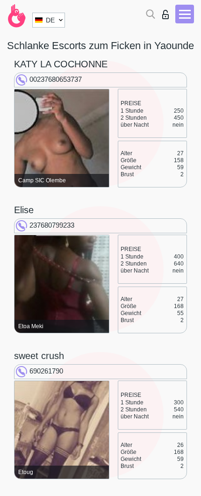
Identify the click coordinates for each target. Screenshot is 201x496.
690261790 (46, 371)
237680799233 (51, 225)
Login (167, 12)
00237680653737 (55, 79)
